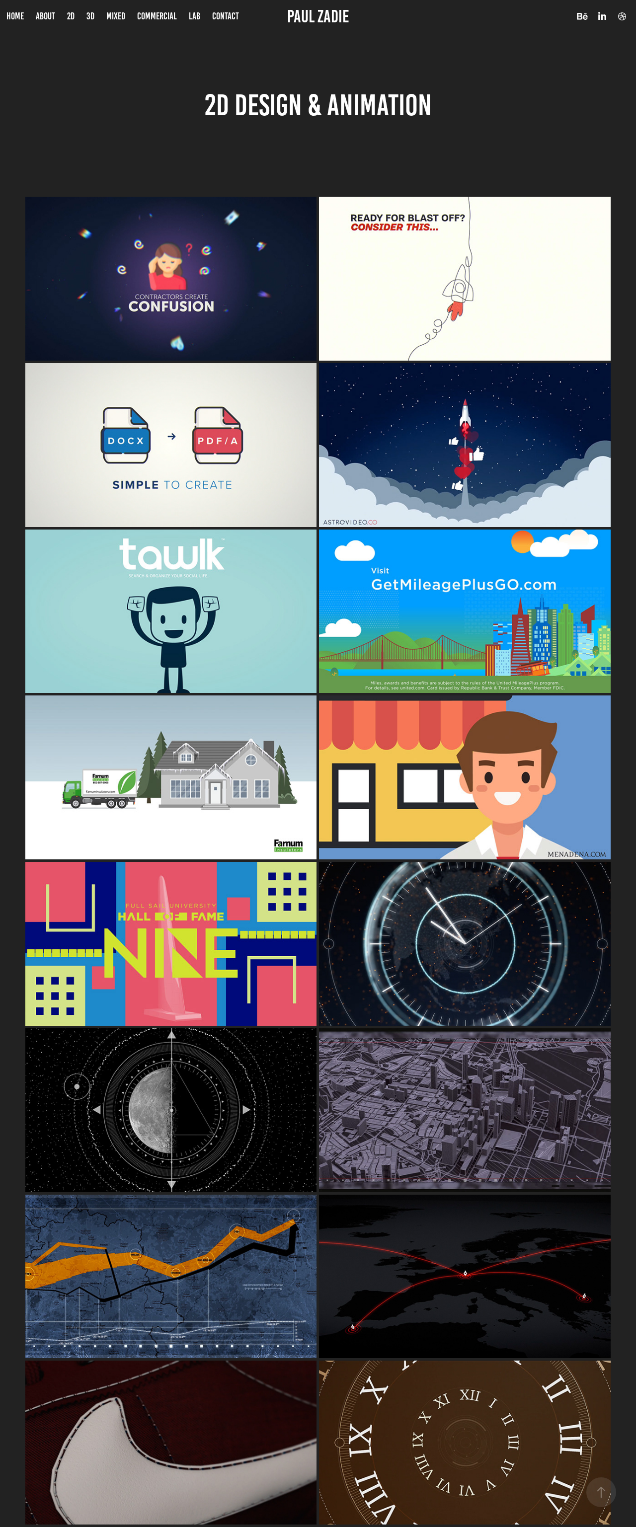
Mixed (115, 16)
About (45, 16)
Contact (225, 16)
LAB (194, 16)
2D (71, 16)
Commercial (157, 16)
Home (15, 16)
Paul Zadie (318, 16)
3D (90, 16)
